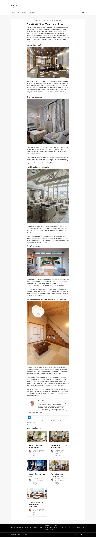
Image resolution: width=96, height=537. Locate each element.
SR (79, 527)
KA (37, 527)
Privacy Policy (33, 13)
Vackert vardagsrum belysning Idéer (36, 446)
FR (32, 527)
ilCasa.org (14, 5)
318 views (55, 421)
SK (81, 527)
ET (27, 527)
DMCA (24, 13)
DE (35, 527)
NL (25, 527)
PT (68, 527)
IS (47, 527)
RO (73, 527)
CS (17, 527)
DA (22, 527)
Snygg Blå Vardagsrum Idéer (37, 475)
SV (47, 529)
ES (44, 529)
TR (49, 529)
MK (63, 527)
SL (84, 527)
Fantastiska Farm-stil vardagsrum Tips (58, 475)
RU (76, 527)
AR (12, 527)
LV (57, 527)
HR (20, 527)
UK (52, 529)
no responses (65, 421)
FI (30, 527)
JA (50, 527)
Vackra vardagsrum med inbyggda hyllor (59, 446)
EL (40, 527)
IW (43, 527)
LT (60, 527)
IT (52, 527)
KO (55, 527)
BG (14, 527)
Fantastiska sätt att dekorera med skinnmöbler (36, 504)
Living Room (36, 455)
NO (65, 527)
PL (71, 527)
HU (45, 527)
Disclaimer (15, 13)
